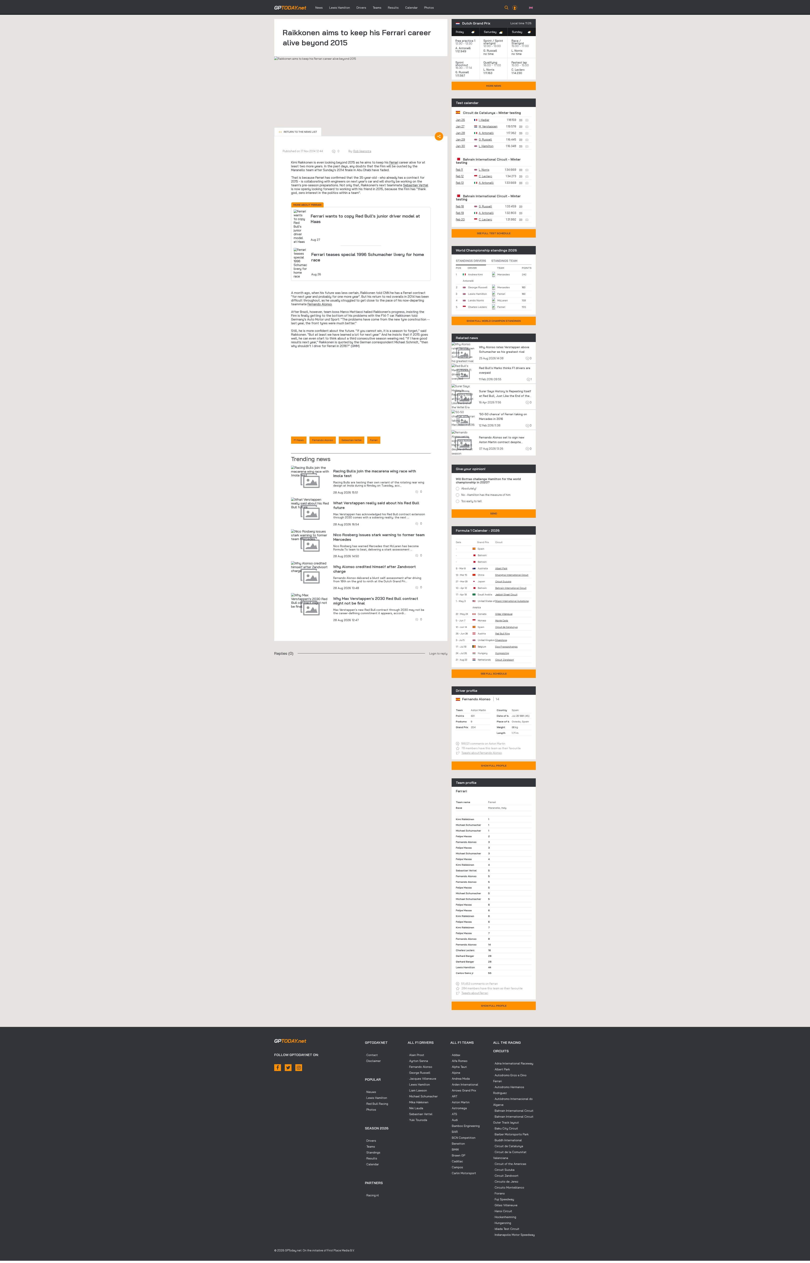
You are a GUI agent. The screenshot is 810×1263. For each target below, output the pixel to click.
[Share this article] (439, 136)
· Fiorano (499, 1193)
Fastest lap (519, 62)
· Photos (370, 1110)
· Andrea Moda (460, 1078)
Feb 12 (460, 176)
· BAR (454, 1132)
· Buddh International (507, 1140)
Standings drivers (471, 261)
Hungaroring (502, 653)
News (319, 7)
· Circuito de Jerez (505, 1181)
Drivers (361, 7)
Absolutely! (468, 488)
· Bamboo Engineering (465, 1126)
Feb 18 (460, 206)
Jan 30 (460, 146)
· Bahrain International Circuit (513, 1111)
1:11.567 (460, 75)
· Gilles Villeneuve (505, 1205)
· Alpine (455, 1073)
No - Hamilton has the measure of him (485, 494)
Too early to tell (471, 501)
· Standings (372, 1152)
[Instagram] (298, 1067)
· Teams (370, 1146)
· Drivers (370, 1141)
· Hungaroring (502, 1223)
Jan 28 (460, 133)
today (290, 7)
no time (488, 53)
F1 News (299, 440)
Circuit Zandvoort (504, 659)
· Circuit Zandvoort (505, 1176)
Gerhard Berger (465, 955)
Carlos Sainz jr (464, 973)
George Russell (477, 287)
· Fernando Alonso (420, 1067)
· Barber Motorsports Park (511, 1134)
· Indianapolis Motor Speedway (514, 1235)
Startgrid (518, 43)
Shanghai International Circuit (511, 574)
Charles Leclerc (477, 306)
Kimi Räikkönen (465, 819)
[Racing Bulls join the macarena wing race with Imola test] (310, 471)
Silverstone (501, 640)
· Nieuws (370, 1092)
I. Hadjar (484, 120)
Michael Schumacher (468, 824)
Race (515, 40)
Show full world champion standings (494, 320)
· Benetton (457, 1143)
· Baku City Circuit (505, 1128)
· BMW (454, 1149)
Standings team (504, 261)
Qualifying (490, 62)
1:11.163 (488, 73)
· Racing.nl (372, 1195)
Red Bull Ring (502, 633)
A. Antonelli (463, 48)
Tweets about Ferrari (475, 993)
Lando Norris (476, 300)
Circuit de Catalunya (479, 113)
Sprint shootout (461, 64)
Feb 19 (460, 213)
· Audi (454, 1120)
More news (493, 85)
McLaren (502, 300)
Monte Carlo (501, 620)
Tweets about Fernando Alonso (482, 753)
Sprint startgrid (493, 42)
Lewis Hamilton (339, 7)
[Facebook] (277, 1067)
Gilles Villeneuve (503, 614)
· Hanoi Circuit (502, 1211)
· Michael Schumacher (423, 1096)
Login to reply (438, 653)
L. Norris (517, 50)
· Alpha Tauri (458, 1067)
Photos (429, 7)
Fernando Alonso (320, 304)
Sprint (487, 40)
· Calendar (372, 1164)
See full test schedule (493, 233)
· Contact (371, 1055)
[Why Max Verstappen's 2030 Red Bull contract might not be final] (310, 600)
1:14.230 (517, 73)
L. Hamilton (486, 146)
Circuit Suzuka (503, 581)
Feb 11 (459, 169)
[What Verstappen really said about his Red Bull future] (310, 503)
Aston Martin (478, 710)
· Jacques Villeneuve (422, 1078)
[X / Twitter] (288, 1067)
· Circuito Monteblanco (508, 1187)
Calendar (411, 7)
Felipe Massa (464, 836)
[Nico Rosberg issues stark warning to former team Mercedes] (310, 535)
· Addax (455, 1055)
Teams (377, 7)
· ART (453, 1096)
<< (298, 131)
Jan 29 (460, 139)
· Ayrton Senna (418, 1061)
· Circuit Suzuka (503, 1170)
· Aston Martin (460, 1102)
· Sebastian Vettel (420, 1114)
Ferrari (393, 162)
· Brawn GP (457, 1155)
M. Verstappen (488, 126)
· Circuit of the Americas (509, 1164)
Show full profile (493, 765)
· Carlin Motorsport (463, 1173)
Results (393, 7)
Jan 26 (460, 120)
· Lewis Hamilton (376, 1098)
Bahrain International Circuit (485, 159)
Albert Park (501, 568)
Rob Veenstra (362, 151)
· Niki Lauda (415, 1108)
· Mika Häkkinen (418, 1102)
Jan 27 (460, 126)
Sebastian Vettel (415, 185)
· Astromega (458, 1108)
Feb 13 (460, 182)
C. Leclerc (518, 69)
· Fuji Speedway (503, 1199)
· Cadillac (456, 1161)
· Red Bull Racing (376, 1104)
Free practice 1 (465, 40)
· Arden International (464, 1084)
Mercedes (503, 274)
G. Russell (490, 50)
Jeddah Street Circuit (506, 594)
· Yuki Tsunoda (417, 1120)
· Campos (456, 1167)
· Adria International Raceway (513, 1063)
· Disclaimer (373, 1061)
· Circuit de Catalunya (508, 1146)
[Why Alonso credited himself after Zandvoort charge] (310, 567)
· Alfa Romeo (458, 1061)
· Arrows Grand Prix (463, 1090)
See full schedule (494, 673)
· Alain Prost (416, 1055)
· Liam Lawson (417, 1090)
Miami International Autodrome (512, 601)
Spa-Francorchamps (506, 646)
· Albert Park (501, 1069)
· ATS (453, 1114)
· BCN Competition (462, 1138)
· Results (371, 1158)
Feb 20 (460, 219)
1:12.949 (461, 51)
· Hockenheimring (504, 1217)
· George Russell (419, 1073)
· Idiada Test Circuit (506, 1229)
